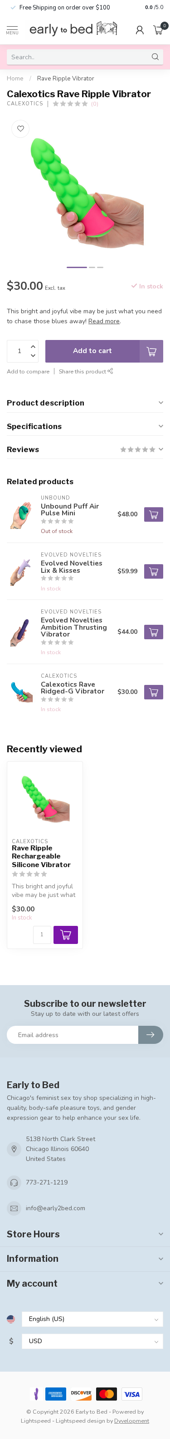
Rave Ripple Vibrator (65, 79)
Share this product (83, 371)
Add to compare (28, 371)
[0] (158, 30)
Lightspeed (36, 1421)
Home (15, 79)
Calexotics (25, 103)
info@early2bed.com (55, 1208)
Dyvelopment (131, 1421)
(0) (94, 104)
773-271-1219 (47, 1182)
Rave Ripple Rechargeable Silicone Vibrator (41, 856)
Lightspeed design (80, 1421)
